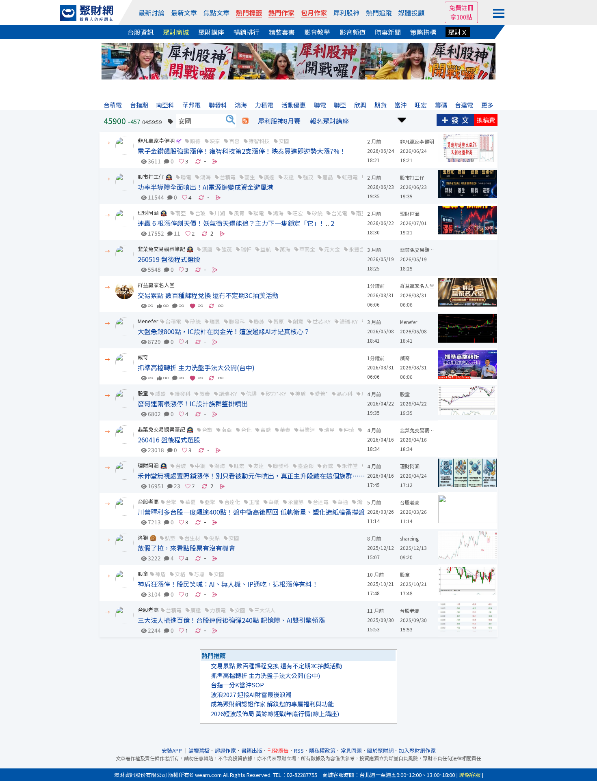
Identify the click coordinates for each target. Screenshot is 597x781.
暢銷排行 (247, 32)
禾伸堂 (350, 466)
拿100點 (461, 17)
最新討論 (151, 12)
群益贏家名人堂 (156, 285)
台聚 (171, 502)
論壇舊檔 (199, 750)
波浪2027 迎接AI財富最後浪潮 (251, 694)
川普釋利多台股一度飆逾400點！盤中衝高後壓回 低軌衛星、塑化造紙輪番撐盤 (251, 512)
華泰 (285, 429)
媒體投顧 (411, 12)
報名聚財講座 (329, 121)
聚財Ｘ (457, 32)
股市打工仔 (151, 176)
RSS (299, 750)
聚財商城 (176, 32)
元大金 (332, 249)
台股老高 (148, 501)
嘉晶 (327, 177)
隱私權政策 (322, 750)
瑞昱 (215, 321)
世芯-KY (321, 321)
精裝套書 (282, 32)
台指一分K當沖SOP (237, 684)
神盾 (300, 393)
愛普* (321, 393)
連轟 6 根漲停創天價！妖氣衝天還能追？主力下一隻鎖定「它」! (230, 223)
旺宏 (297, 213)
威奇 (143, 357)
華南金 (307, 249)
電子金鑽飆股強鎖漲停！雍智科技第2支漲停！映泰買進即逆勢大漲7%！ (242, 151)
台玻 (200, 213)
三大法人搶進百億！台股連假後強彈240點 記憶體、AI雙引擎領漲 (231, 620)
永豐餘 (296, 502)
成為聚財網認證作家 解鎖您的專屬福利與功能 (272, 703)
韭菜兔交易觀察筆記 (161, 249)
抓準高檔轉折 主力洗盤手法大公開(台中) (196, 367)
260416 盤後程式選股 (169, 439)
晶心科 (345, 393)
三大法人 (264, 610)
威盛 (160, 393)
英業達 (307, 429)
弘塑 (170, 538)
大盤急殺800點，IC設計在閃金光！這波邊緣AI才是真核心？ (224, 331)
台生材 (192, 538)
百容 (234, 141)
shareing (409, 538)
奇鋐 (327, 466)
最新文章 (184, 12)
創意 (298, 321)
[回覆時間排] (402, 119)
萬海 (285, 249)
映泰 (215, 141)
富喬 (265, 429)
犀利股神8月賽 (279, 121)
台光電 (339, 213)
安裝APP (172, 750)
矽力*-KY (276, 393)
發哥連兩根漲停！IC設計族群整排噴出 (193, 403)
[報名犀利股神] (298, 60)
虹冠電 (350, 177)
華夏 (190, 502)
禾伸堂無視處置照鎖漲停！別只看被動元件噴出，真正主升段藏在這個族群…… (251, 476)
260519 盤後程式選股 (169, 259)
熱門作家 (281, 12)
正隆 (254, 502)
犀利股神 (346, 12)
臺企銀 (306, 466)
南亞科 (364, 213)
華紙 (273, 502)
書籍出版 (251, 750)
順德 (195, 141)
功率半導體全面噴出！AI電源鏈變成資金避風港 (205, 187)
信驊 (251, 393)
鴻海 (205, 177)
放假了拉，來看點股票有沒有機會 (186, 548)
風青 (239, 213)
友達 (288, 177)
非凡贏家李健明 (156, 140)
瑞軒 (246, 249)
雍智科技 (259, 141)
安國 (284, 141)
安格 (180, 574)
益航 (265, 249)
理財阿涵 (148, 213)
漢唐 (207, 249)
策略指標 (423, 32)
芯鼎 (199, 574)
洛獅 (143, 537)
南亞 (180, 213)
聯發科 (237, 321)
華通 (342, 502)
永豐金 (357, 249)
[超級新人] (169, 176)
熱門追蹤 (379, 12)
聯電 (186, 177)
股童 (143, 393)
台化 (246, 429)
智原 (278, 321)
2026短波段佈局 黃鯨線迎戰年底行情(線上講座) (275, 713)
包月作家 (314, 12)
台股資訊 (141, 32)
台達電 (321, 502)
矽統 (317, 213)
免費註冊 (461, 7)
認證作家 (225, 750)
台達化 (232, 502)
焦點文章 (216, 12)
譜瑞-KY (349, 321)
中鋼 (200, 466)
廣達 (269, 177)
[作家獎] (153, 537)
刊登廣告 (278, 750)
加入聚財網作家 (417, 750)
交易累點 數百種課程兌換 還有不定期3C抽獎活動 (208, 295)
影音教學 (317, 32)
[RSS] (245, 121)
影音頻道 (353, 32)
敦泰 (204, 393)
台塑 (207, 429)
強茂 (308, 177)
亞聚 (210, 502)
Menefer (148, 321)
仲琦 (349, 429)
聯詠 (259, 321)
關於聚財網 (380, 750)
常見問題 (351, 750)
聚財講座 (211, 32)
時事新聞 (388, 32)
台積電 (228, 177)
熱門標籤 (249, 12)
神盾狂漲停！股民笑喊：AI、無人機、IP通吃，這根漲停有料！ (228, 584)
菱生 (249, 177)
